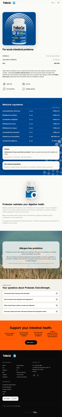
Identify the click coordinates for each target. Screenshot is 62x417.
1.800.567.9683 (38, 365)
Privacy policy (17, 406)
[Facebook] (37, 375)
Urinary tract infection (22, 377)
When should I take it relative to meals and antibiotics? (19, 305)
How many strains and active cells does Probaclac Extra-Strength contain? (25, 311)
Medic (18, 367)
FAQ (3, 394)
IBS (3, 372)
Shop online (31, 342)
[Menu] (58, 2)
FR (52, 2)
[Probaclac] (8, 2)
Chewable (4, 377)
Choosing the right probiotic (9, 384)
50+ (3, 367)
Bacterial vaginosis (21, 372)
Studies (4, 391)
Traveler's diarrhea (6, 389)
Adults (4, 365)
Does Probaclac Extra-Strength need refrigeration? (18, 299)
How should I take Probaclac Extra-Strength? (17, 293)
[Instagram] (34, 375)
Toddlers (4, 374)
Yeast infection (20, 374)
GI (17, 370)
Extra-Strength (20, 365)
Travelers (4, 370)
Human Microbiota (6, 387)
